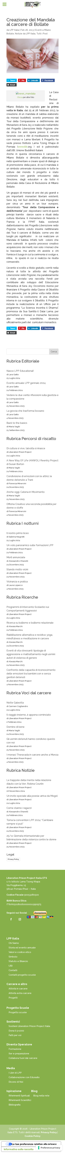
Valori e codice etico (20, 952)
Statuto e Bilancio (18, 961)
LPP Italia (14, 30)
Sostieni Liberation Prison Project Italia (29, 1026)
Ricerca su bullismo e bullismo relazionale (30, 622)
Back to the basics (16, 423)
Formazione (15, 1049)
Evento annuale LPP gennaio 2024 (26, 383)
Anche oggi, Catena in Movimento (25, 492)
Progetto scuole (18, 1012)
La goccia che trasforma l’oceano (25, 410)
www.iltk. (23, 146)
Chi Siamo (14, 943)
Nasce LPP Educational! (20, 370)
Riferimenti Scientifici (20, 1100)
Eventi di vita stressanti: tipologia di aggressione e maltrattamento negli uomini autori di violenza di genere (30, 654)
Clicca (20, 97)
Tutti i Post (42, 33)
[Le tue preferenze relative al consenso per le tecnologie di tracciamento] (49, 1148)
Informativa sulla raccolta (18, 1149)
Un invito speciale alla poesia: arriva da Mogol (32, 795)
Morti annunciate (15, 557)
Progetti (13, 997)
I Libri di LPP (15, 1072)
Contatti (13, 970)
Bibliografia (14, 1104)
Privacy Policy (13, 859)
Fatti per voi (15, 1035)
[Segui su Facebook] (11, 919)
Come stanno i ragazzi (19, 808)
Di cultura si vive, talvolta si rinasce (25, 448)
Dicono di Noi (16, 1082)
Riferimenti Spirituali (19, 1095)
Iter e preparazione (19, 1053)
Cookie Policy (32, 1136)
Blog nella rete (41, 1095)
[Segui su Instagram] (19, 919)
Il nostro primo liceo (17, 533)
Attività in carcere (18, 988)
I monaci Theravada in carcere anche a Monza (32, 754)
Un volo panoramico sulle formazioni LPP (29, 545)
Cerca (54, 351)
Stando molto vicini (17, 569)
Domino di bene (15, 726)
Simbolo (13, 956)
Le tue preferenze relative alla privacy (34, 1144)
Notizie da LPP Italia (25, 33)
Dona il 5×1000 (16, 1030)
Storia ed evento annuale (22, 947)
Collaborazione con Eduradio (24, 1077)
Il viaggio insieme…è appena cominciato (28, 714)
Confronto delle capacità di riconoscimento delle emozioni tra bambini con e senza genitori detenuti (30, 674)
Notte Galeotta (15, 702)
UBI (11, 965)
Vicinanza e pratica (17, 581)
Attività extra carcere (20, 993)
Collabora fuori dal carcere (23, 1058)
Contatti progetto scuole (22, 974)
